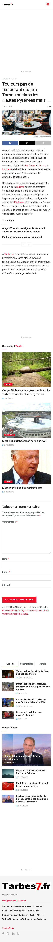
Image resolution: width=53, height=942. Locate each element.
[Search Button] (42, 4)
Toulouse (9, 254)
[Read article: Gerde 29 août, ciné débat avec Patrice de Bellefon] (8, 773)
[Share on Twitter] (27, 143)
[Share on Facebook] (10, 143)
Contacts (38, 906)
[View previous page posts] (24, 244)
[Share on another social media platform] (43, 143)
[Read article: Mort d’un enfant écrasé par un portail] (26, 420)
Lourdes (6, 169)
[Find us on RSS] (18, 933)
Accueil (5, 79)
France (8, 482)
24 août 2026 (9, 398)
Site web (6, 585)
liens (4, 911)
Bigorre (20, 187)
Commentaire (10, 521)
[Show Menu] (48, 4)
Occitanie (9, 435)
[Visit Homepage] (8, 4)
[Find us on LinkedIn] (13, 933)
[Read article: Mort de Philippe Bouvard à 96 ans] (26, 467)
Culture (14, 79)
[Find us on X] (8, 933)
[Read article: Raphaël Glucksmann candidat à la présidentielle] (26, 751)
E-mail (6, 572)
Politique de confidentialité (14, 915)
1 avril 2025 (7, 106)
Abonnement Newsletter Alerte (16, 906)
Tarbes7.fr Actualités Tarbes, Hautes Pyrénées (24, 919)
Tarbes (42, 165)
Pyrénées (30, 165)
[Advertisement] (26, 38)
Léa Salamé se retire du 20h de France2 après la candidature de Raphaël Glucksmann (32, 799)
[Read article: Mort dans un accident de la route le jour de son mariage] (8, 786)
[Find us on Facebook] (3, 933)
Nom (5, 558)
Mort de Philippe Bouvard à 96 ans (22, 487)
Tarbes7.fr (35, 915)
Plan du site (33, 911)
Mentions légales (17, 911)
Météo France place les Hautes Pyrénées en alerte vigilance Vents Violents (33, 687)
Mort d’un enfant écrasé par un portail (22, 237)
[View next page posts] (29, 244)
